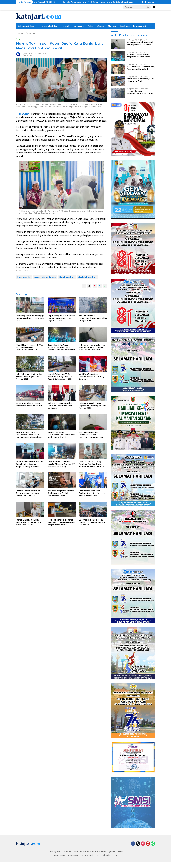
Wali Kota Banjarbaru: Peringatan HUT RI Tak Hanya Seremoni (92, 376)
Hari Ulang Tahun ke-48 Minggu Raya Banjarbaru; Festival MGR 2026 (30, 318)
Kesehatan (125, 26)
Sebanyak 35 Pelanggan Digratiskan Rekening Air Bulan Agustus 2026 (92, 405)
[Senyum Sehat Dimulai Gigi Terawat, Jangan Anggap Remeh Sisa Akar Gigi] (30, 480)
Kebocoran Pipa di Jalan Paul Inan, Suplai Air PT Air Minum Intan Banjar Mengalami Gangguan (92, 347)
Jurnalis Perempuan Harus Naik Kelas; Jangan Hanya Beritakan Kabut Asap (54, 2)
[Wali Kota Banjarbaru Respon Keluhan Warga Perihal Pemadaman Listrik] (62, 480)
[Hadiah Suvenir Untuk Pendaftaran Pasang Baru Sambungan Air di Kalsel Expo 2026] (30, 422)
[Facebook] (133, 843)
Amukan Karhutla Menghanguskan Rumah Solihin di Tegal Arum (93, 318)
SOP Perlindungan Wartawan (110, 851)
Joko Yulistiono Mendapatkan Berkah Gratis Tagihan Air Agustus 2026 (29, 376)
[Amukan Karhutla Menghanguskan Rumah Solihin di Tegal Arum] (93, 305)
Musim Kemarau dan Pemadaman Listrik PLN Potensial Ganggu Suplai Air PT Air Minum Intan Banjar (92, 435)
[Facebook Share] (84, 286)
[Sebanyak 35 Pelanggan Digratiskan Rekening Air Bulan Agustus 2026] (93, 393)
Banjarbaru (21, 39)
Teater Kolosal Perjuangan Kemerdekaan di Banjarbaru (29, 404)
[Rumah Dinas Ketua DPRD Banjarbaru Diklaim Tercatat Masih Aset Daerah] (30, 509)
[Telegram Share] (100, 286)
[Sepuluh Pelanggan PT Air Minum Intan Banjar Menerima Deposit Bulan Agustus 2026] (62, 364)
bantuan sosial (23, 277)
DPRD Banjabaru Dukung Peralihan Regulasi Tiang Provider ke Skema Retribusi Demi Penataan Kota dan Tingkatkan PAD (91, 464)
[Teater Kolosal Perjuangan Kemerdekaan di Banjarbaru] (30, 393)
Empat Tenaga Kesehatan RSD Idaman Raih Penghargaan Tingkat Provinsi (61, 318)
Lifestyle (100, 26)
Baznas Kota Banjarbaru (37, 53)
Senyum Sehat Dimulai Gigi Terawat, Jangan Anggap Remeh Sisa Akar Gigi (28, 493)
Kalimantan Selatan (26, 26)
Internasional (78, 26)
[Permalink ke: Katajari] (18, 54)
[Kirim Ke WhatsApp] (105, 286)
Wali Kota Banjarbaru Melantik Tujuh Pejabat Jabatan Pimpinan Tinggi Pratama (29, 464)
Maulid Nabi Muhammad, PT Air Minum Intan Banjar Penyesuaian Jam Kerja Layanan (30, 347)
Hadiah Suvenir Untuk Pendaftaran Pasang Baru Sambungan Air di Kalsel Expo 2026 (29, 435)
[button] (148, 7)
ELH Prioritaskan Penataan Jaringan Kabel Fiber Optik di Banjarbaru (92, 522)
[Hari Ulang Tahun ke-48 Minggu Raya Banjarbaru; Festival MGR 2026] (30, 305)
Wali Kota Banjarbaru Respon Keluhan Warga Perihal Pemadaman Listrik (61, 493)
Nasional (65, 26)
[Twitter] (138, 843)
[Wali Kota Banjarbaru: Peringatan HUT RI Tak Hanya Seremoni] (93, 364)
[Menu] (18, 7)
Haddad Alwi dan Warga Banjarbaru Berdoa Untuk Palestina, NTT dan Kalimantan (61, 347)
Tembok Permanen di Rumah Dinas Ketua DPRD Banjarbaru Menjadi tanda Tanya (61, 522)
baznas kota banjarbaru (45, 277)
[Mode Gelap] (153, 7)
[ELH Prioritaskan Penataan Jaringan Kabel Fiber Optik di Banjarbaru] (93, 509)
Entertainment (139, 26)
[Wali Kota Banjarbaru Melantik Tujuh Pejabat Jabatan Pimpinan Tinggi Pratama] (30, 451)
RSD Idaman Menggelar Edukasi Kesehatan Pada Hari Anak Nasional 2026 (92, 493)
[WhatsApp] (153, 843)
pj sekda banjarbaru (87, 277)
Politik (90, 26)
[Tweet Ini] (89, 286)
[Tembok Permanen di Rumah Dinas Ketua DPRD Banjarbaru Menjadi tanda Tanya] (62, 509)
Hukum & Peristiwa (49, 26)
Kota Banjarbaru (67, 277)
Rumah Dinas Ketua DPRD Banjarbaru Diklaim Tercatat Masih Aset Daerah (28, 522)
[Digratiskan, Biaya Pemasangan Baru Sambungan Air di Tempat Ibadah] (62, 422)
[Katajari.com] (38, 16)
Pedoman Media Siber (84, 851)
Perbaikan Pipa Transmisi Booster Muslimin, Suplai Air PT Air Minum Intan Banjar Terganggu (61, 464)
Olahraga (112, 26)
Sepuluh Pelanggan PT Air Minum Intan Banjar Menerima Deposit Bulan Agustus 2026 (61, 376)
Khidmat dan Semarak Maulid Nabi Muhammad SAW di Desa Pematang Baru (133, 2)
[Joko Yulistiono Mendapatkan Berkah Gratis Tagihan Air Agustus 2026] (30, 364)
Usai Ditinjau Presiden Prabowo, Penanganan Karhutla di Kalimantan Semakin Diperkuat (141, 67)
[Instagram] (143, 843)
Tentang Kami (55, 851)
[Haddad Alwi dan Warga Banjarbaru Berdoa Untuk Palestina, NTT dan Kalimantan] (62, 334)
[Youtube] (148, 843)
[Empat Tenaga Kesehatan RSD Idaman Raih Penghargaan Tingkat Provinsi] (62, 305)
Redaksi (67, 851)
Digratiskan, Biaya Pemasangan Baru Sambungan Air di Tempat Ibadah (61, 434)
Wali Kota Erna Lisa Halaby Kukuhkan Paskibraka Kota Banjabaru (60, 405)
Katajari (24, 53)
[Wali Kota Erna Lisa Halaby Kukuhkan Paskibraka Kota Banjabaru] (62, 393)
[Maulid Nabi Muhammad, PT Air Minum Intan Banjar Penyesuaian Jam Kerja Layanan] (30, 334)
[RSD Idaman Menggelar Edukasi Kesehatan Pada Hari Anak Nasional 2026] (93, 480)
